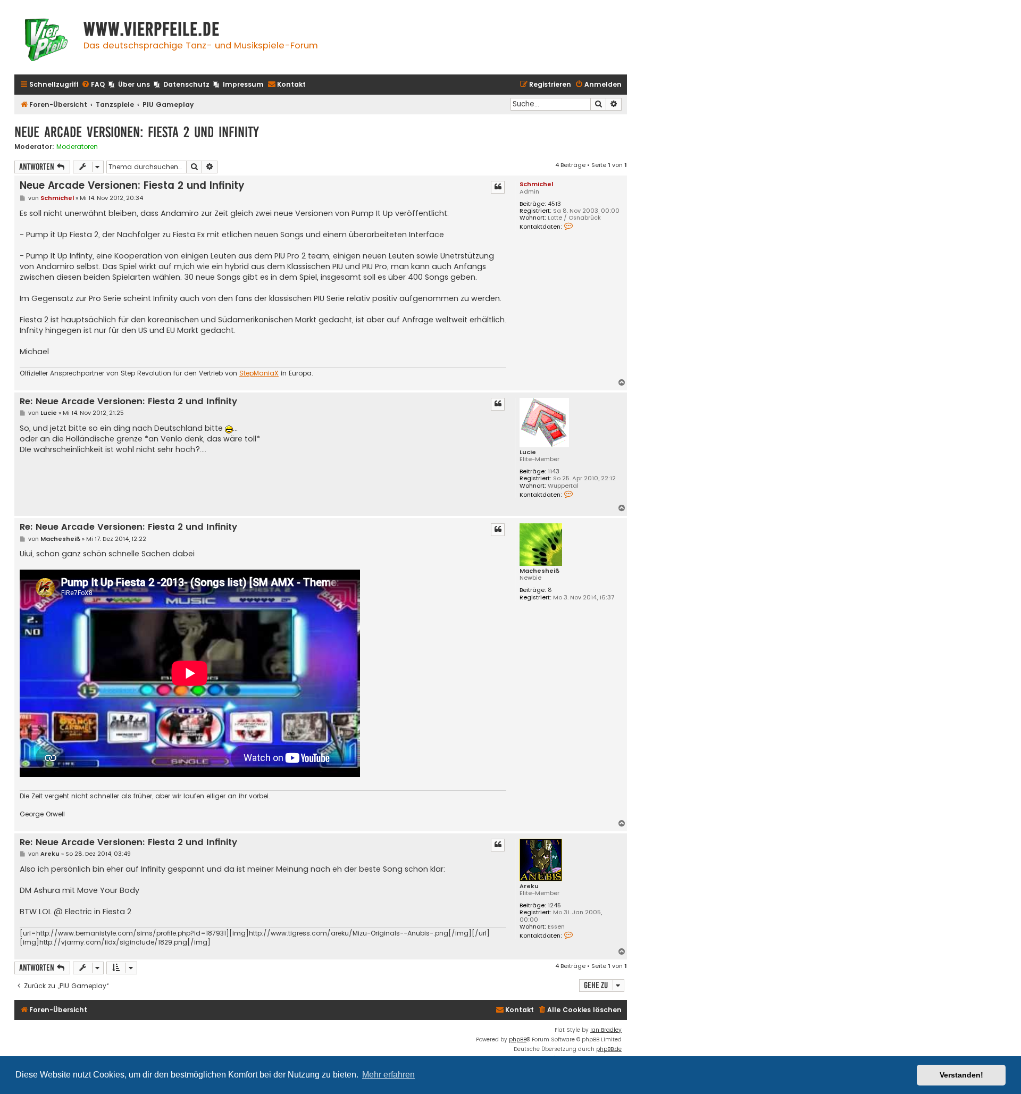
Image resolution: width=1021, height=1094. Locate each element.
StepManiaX (259, 373)
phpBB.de (609, 1049)
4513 (554, 204)
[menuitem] (93, 85)
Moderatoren (77, 147)
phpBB (517, 1039)
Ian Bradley (606, 1030)
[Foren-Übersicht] (46, 41)
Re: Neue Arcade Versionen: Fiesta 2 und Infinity (128, 401)
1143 (553, 471)
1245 (554, 905)
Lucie (528, 452)
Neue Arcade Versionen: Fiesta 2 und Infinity (136, 132)
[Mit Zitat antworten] (498, 187)
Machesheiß (539, 570)
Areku (529, 886)
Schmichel (536, 184)
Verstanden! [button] (961, 1075)
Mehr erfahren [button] (388, 1074)
